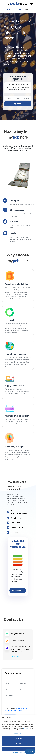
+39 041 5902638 (17, 641)
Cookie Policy (14, 752)
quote (18, 103)
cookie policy (26, 728)
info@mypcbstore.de (18, 634)
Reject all (18, 743)
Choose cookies (18, 749)
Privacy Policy (22, 752)
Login (8, 9)
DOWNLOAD (17, 590)
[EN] (24, 9)
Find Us (16, 656)
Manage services (18, 733)
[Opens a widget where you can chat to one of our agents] (30, 751)
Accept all (18, 738)
